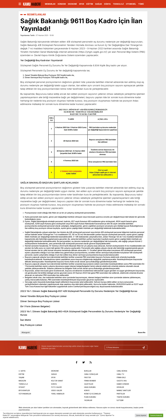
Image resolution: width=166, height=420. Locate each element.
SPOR (81, 4)
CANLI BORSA (122, 371)
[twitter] (83, 362)
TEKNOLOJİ (118, 4)
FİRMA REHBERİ (90, 381)
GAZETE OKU (122, 381)
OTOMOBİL (131, 4)
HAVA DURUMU (90, 387)
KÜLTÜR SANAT (57, 381)
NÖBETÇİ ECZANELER (92, 394)
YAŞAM (21, 377)
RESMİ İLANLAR (36, 14)
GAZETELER (88, 384)
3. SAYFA (22, 371)
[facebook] (76, 362)
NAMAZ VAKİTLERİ (124, 390)
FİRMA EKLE (121, 377)
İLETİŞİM (120, 400)
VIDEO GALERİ (56, 390)
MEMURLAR (50, 4)
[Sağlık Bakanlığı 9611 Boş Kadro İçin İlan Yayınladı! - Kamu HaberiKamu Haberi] (31, 4)
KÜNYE (87, 390)
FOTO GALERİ (56, 387)
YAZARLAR (88, 400)
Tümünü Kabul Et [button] (156, 415)
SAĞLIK (98, 4)
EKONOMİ (72, 4)
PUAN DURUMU (90, 397)
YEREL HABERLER (57, 394)
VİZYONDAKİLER (25, 394)
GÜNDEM (62, 4)
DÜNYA (107, 4)
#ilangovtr (26, 332)
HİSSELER (120, 387)
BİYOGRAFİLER (24, 390)
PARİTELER (121, 394)
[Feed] (90, 362)
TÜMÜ (141, 4)
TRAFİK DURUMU (123, 397)
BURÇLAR (87, 371)
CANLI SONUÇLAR (91, 374)
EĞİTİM (89, 4)
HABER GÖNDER (123, 384)
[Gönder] (144, 347)
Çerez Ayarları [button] (141, 415)
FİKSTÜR (87, 377)
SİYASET (22, 387)
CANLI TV (120, 374)
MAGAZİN (22, 381)
